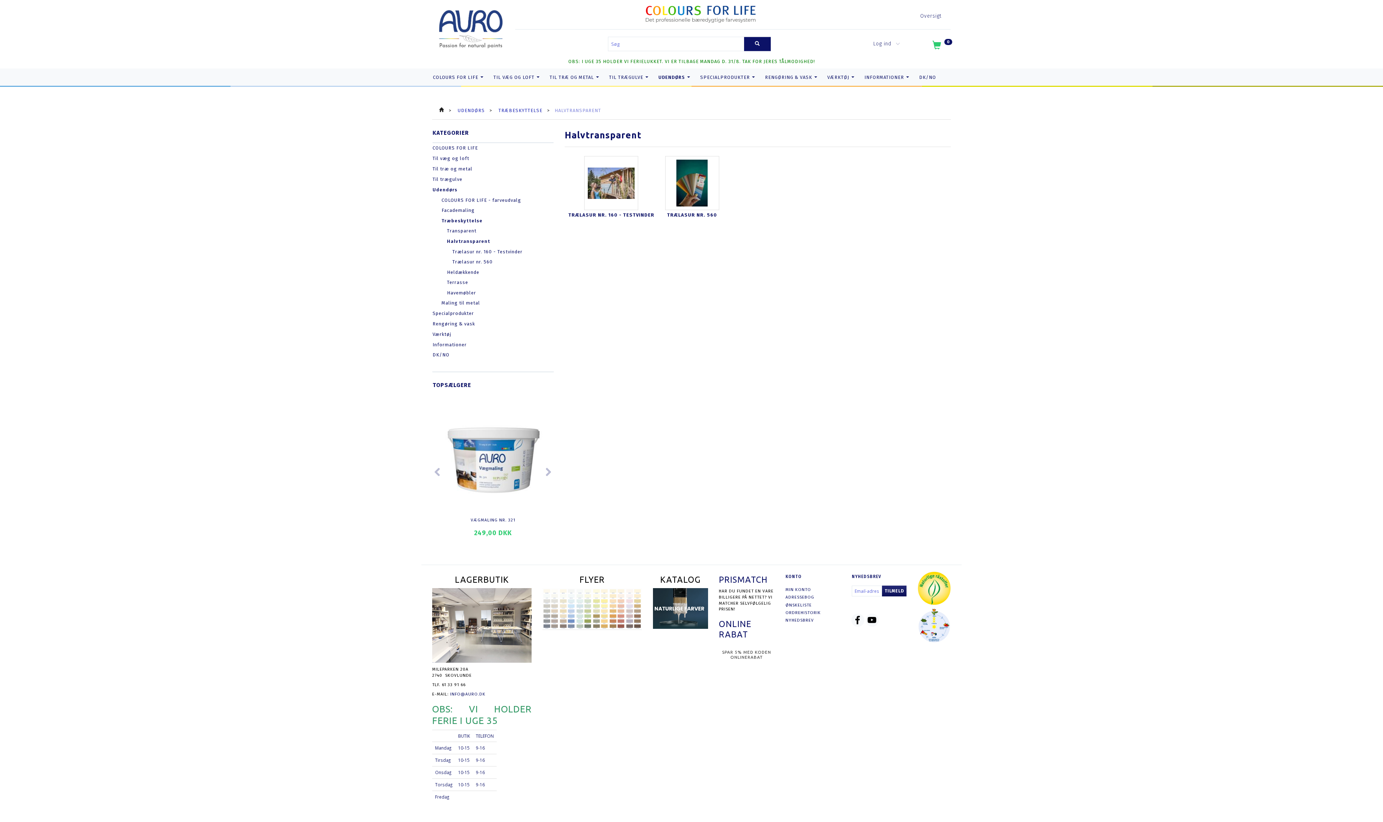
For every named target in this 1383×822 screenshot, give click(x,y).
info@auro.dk (467, 694)
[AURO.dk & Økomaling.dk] (471, 27)
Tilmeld (894, 591)
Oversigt (930, 16)
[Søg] (757, 44)
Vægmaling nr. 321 (493, 520)
